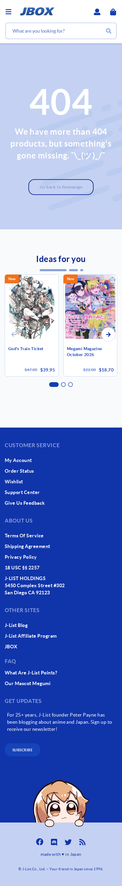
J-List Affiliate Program (31, 636)
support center (22, 492)
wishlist (14, 481)
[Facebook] (39, 840)
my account (18, 460)
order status (19, 471)
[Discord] (53, 840)
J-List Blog (16, 625)
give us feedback (25, 503)
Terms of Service (24, 535)
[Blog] (82, 840)
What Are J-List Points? (31, 672)
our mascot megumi (27, 683)
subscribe (22, 750)
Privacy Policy (21, 557)
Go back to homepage (61, 187)
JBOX (11, 646)
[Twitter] (68, 840)
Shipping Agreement (27, 546)
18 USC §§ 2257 (22, 567)
